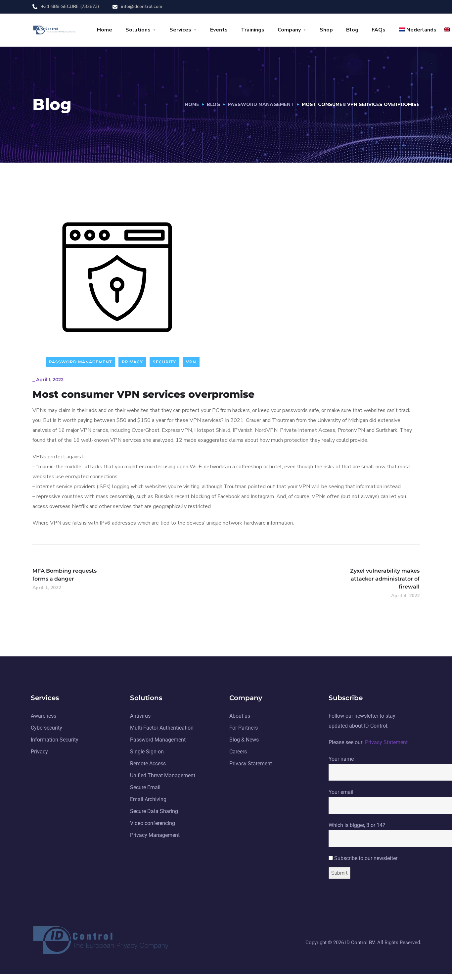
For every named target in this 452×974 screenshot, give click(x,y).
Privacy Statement (386, 742)
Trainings (252, 29)
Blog (352, 29)
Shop (326, 29)
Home (104, 29)
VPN (191, 361)
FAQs (378, 29)
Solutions (138, 29)
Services (180, 29)
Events (219, 29)
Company (289, 29)
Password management (261, 104)
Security (164, 361)
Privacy (132, 361)
